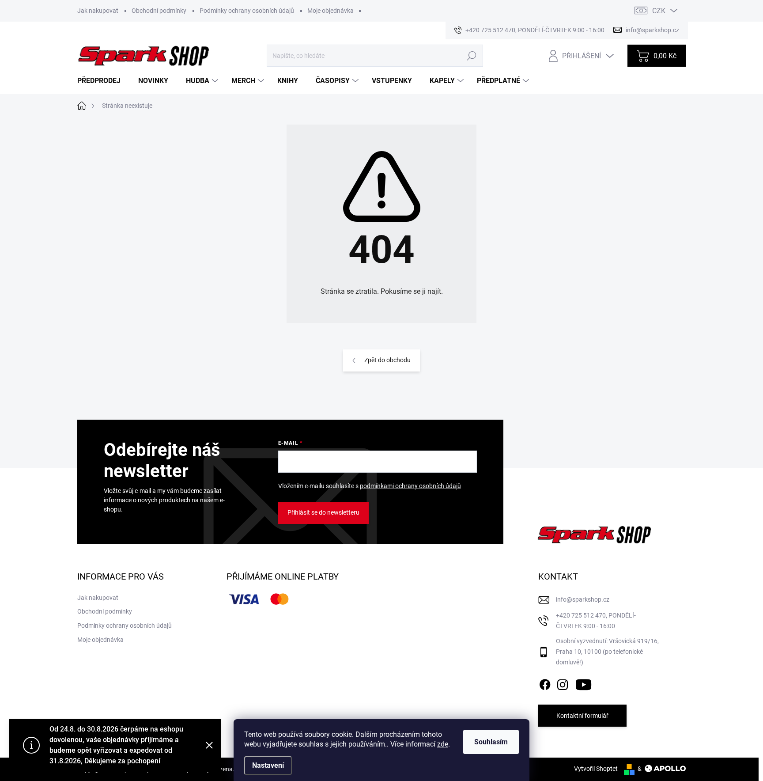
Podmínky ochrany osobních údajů (247, 10)
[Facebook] (544, 683)
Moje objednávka (330, 10)
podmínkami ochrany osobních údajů (410, 485)
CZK (658, 11)
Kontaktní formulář (582, 715)
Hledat (471, 55)
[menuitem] (102, 81)
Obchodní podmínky (159, 10)
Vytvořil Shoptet (596, 768)
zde (442, 744)
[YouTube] (583, 683)
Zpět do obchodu (387, 360)
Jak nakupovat (97, 10)
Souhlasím (491, 742)
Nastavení (268, 765)
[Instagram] (562, 683)
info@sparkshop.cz (582, 599)
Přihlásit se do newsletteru (323, 512)
